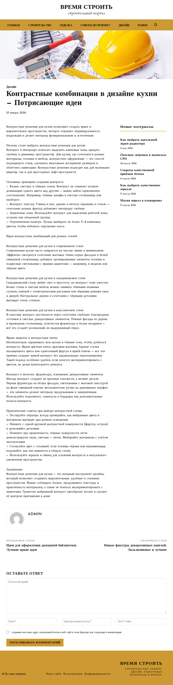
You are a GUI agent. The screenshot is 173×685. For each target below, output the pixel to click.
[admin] (17, 519)
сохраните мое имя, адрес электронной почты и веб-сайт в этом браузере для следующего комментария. (67, 632)
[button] (155, 24)
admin (35, 514)
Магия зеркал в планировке (141, 200)
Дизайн (11, 87)
